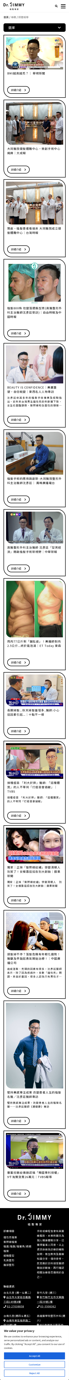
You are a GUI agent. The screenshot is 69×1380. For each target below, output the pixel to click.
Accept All (34, 1355)
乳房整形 (9, 1260)
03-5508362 (48, 1306)
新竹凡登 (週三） (47, 1293)
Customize (34, 1364)
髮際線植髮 (10, 1242)
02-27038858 (15, 1306)
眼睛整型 (9, 1255)
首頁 (6, 17)
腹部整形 (9, 1265)
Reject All (34, 1373)
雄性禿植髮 (10, 1237)
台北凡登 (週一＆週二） (18, 1293)
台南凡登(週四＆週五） (18, 1316)
